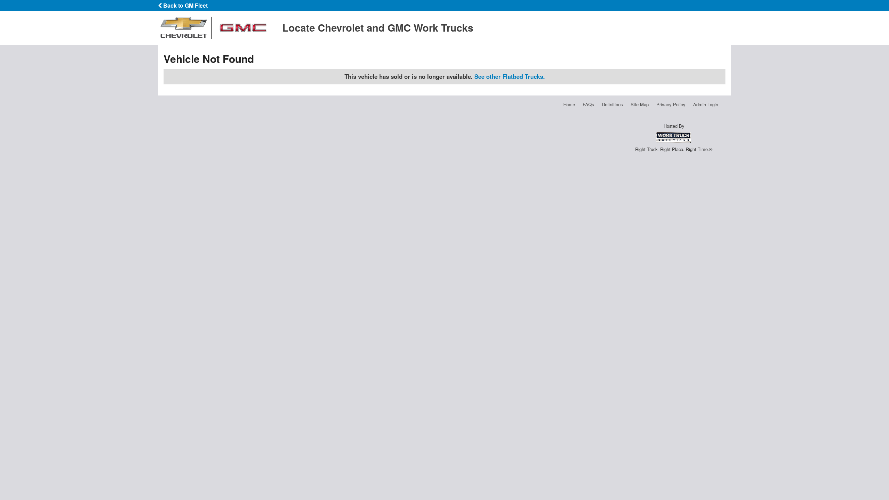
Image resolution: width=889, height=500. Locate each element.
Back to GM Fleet (185, 5)
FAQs (588, 104)
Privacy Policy (671, 104)
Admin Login (705, 104)
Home (569, 104)
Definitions (612, 104)
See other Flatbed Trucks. (509, 76)
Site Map (640, 104)
